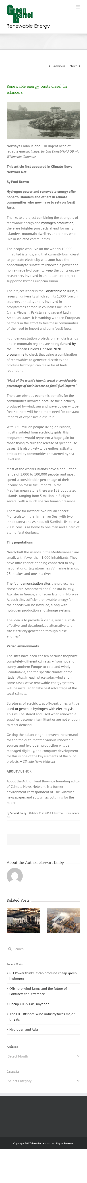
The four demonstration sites (29, 583)
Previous (58, 66)
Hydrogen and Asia (23, 1029)
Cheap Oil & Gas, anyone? (29, 1004)
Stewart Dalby (18, 813)
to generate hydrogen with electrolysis (44, 708)
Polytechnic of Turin (59, 291)
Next (73, 66)
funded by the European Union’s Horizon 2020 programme (41, 349)
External (59, 813)
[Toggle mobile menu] (78, 6)
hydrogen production (57, 223)
